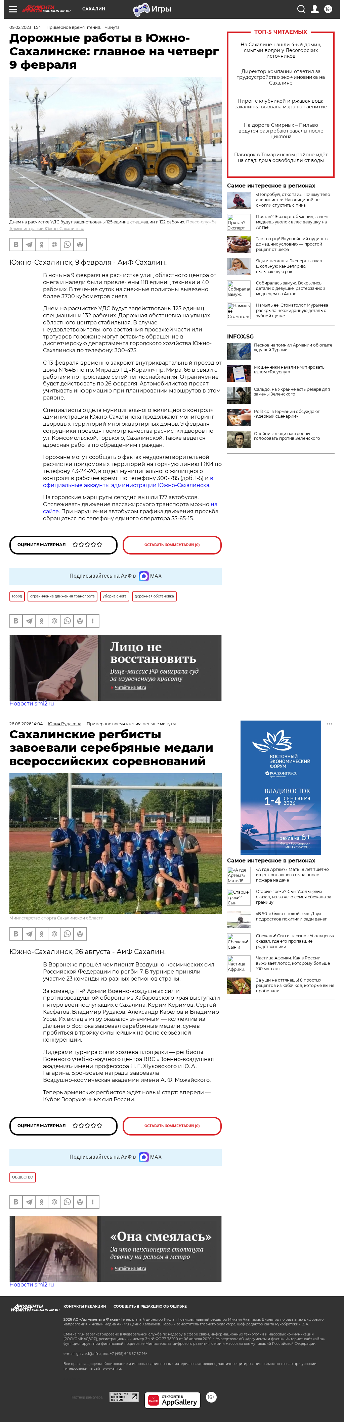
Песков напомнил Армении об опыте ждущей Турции (293, 347)
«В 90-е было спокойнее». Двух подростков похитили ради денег (291, 916)
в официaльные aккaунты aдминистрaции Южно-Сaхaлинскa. (128, 481)
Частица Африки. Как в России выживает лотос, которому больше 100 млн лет (293, 963)
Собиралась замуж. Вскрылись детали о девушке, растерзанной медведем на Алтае (290, 288)
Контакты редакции (84, 1306)
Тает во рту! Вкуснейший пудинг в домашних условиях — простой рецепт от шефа (292, 244)
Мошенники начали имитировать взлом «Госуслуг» (289, 369)
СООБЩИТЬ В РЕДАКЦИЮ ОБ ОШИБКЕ (150, 1306)
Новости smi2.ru (31, 703)
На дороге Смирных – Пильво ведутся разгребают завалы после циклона (281, 131)
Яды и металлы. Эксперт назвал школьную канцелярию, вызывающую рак (289, 266)
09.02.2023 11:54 (25, 27)
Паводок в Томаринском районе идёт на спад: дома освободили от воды (281, 157)
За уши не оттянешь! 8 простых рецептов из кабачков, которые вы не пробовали (295, 985)
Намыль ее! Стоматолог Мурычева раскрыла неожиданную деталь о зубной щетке (292, 310)
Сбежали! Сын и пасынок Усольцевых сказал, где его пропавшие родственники (295, 941)
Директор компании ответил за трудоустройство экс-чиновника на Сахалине (281, 77)
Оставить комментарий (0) (172, 545)
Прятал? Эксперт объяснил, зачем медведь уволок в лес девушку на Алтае (292, 222)
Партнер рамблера (86, 1397)
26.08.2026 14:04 (26, 723)
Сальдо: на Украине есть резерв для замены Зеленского (292, 392)
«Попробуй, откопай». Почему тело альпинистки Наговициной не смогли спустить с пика (293, 200)
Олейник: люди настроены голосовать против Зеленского (287, 436)
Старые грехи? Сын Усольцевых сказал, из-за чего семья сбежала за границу (293, 897)
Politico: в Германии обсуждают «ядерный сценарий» (287, 414)
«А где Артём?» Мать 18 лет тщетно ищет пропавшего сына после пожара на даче (292, 875)
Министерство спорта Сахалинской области (56, 917)
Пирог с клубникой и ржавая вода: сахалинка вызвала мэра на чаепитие (280, 104)
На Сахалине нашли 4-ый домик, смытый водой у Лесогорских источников (281, 50)
